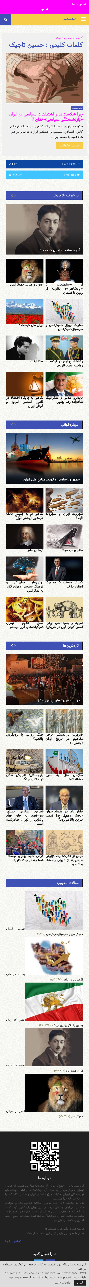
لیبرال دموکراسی (69, 19)
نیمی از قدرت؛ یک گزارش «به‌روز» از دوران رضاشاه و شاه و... (64, 860)
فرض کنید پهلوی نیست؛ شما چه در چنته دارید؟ (24, 858)
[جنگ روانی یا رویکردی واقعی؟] (24, 721)
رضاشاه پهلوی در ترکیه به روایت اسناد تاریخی (64, 363)
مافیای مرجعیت (72, 550)
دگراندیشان (77, 108)
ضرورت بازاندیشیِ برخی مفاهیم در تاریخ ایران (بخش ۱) (64, 739)
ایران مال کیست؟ (31, 325)
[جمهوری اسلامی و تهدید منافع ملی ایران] (44, 458)
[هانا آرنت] (24, 347)
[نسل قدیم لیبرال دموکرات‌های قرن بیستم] (24, 609)
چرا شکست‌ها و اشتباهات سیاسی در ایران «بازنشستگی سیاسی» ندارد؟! (46, 117)
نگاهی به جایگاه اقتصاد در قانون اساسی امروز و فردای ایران (24, 402)
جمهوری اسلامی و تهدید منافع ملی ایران (51, 479)
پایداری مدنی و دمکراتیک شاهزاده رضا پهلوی (64, 400)
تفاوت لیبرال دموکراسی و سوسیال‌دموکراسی (64, 327)
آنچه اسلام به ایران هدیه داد (60, 250)
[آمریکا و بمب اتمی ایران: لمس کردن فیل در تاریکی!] (64, 609)
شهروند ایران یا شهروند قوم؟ (64, 516)
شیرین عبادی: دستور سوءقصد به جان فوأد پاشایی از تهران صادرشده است (24, 818)
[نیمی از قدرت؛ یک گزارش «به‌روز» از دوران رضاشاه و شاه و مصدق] (64, 842)
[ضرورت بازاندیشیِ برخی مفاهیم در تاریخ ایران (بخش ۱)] (64, 721)
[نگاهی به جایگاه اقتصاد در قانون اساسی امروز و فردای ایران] (24, 384)
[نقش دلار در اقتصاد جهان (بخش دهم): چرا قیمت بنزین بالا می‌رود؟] (64, 798)
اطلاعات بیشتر (62, 1282)
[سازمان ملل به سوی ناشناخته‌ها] (64, 761)
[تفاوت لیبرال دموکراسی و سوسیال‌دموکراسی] (64, 311)
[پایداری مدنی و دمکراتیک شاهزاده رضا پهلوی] (64, 384)
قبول (80, 1282)
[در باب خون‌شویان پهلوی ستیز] (44, 679)
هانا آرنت (36, 361)
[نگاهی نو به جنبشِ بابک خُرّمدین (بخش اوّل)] (24, 500)
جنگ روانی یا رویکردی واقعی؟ (24, 737)
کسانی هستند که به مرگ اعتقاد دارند (64, 584)
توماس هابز (35, 550)
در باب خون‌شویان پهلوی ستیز (59, 700)
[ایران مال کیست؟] (24, 311)
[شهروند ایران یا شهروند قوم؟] (64, 500)
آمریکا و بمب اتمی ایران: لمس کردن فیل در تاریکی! (64, 625)
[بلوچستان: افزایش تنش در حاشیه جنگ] (24, 761)
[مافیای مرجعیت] (64, 536)
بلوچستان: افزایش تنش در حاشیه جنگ (24, 777)
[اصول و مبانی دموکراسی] (24, 271)
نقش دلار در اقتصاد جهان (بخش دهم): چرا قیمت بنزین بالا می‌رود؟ (64, 816)
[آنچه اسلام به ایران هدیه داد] (44, 229)
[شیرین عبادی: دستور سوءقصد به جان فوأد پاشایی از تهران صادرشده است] (24, 798)
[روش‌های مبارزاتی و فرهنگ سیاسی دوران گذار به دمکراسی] (24, 569)
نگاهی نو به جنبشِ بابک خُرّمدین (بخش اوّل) (24, 516)
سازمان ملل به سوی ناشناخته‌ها (64, 777)
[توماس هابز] (24, 536)
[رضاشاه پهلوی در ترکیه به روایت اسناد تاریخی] (64, 347)
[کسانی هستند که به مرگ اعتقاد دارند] (64, 569)
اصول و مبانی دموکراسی (26, 284)
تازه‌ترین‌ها (71, 646)
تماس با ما (79, 4)
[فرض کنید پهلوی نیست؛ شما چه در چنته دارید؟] (24, 842)
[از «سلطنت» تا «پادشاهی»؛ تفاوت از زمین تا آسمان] (64, 271)
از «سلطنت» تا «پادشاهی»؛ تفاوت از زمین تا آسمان (64, 289)
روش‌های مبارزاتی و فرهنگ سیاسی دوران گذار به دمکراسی (24, 586)
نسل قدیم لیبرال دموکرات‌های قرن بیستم (24, 625)
